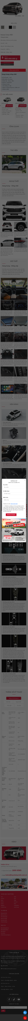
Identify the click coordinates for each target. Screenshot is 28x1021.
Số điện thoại (6, 491)
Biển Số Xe (5, 497)
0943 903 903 (14, 503)
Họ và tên (5, 484)
